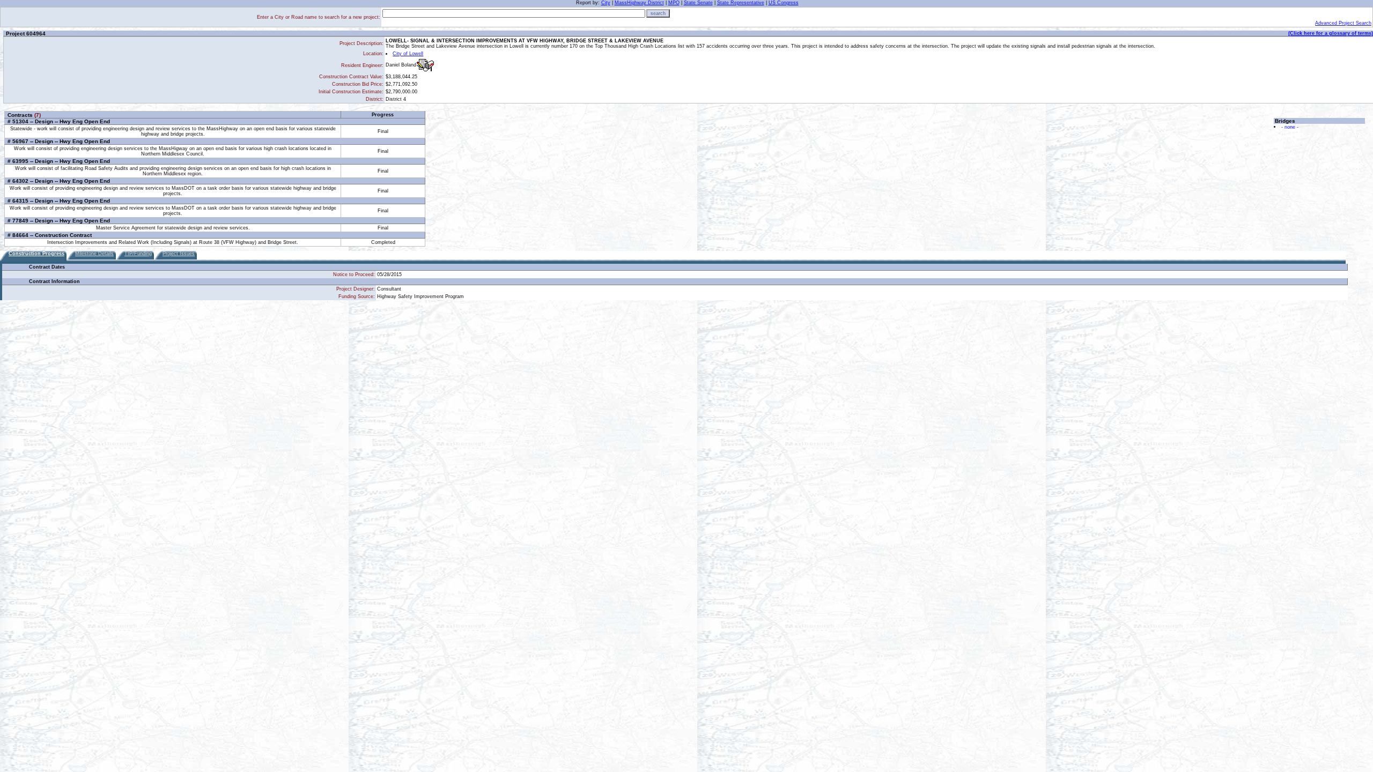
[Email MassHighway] (425, 65)
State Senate (698, 2)
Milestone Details (94, 253)
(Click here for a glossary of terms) (1330, 33)
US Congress (784, 2)
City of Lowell (408, 53)
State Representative (740, 2)
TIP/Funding (138, 253)
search (658, 13)
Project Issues (179, 253)
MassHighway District (639, 2)
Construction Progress (36, 253)
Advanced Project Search (1343, 23)
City (605, 2)
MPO (674, 2)
